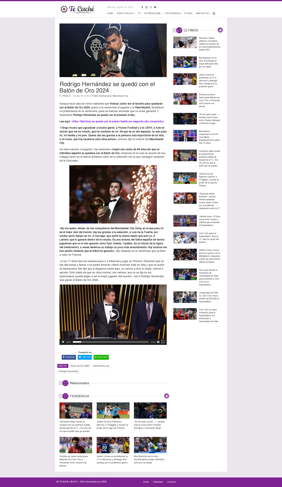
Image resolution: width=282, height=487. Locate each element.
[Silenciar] (158, 341)
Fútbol (188, 13)
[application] (113, 315)
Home (110, 13)
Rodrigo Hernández (68, 371)
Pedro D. (67, 96)
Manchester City (120, 96)
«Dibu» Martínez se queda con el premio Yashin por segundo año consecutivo (117, 121)
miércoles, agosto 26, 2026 (120, 7)
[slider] (111, 342)
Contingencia (173, 13)
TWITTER (86, 357)
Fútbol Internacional (102, 96)
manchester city (101, 366)
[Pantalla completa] (162, 341)
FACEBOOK (70, 357)
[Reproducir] (63, 341)
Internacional (152, 13)
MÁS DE (63, 366)
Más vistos (202, 13)
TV (139, 13)
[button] (113, 315)
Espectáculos (125, 13)
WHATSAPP (103, 357)
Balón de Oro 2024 (80, 366)
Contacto (171, 482)
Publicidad (158, 482)
